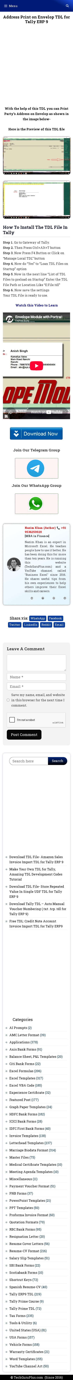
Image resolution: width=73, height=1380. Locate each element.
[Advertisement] (36, 67)
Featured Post (20, 1100)
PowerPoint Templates (27, 1200)
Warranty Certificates (26, 1352)
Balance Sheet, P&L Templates (32, 1056)
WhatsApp (38, 618)
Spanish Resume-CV (25, 1287)
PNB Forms (17, 1193)
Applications (19, 1042)
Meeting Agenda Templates (31, 1172)
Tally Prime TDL (22, 1308)
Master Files (19, 1157)
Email (59, 625)
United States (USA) (24, 1330)
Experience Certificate (26, 1092)
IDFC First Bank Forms (26, 1128)
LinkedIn (30, 625)
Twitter (14, 625)
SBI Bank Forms (21, 1265)
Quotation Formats (23, 1222)
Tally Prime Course (24, 1301)
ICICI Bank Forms (22, 1121)
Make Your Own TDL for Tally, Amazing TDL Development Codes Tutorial (35, 874)
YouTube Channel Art (25, 1366)
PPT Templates (21, 1208)
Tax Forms (17, 1316)
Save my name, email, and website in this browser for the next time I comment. (38, 700)
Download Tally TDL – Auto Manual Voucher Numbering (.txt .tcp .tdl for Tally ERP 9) (37, 909)
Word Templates (22, 1359)
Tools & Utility (20, 1323)
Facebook (55, 618)
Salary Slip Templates (26, 1258)
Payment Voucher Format (29, 1186)
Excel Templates (22, 1078)
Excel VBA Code (21, 1085)
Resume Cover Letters (26, 1244)
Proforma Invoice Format (28, 1215)
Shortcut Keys (20, 1280)
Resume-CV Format (24, 1251)
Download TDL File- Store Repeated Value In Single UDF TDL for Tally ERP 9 (36, 891)
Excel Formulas (21, 1071)
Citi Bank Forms (21, 1064)
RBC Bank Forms (22, 1229)
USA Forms (18, 1337)
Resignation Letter (24, 1236)
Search (57, 760)
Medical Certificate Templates (32, 1164)
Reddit (46, 625)
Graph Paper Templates (27, 1107)
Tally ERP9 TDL (21, 1294)
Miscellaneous (20, 1179)
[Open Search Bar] (67, 6)
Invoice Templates (23, 1136)
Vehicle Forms (20, 1344)
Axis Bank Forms (22, 1049)
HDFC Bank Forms (23, 1114)
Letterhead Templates (26, 1143)
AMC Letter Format (24, 1035)
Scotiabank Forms (23, 1272)
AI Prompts (18, 1028)
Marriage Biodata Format (28, 1150)
